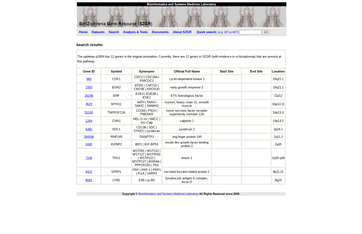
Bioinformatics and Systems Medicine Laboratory (168, 193)
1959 (88, 87)
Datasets (98, 32)
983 (88, 79)
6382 (88, 129)
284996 (89, 136)
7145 (88, 158)
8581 (88, 180)
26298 (89, 95)
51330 (89, 112)
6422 (88, 171)
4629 (88, 104)
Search (114, 32)
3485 (88, 144)
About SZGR (182, 32)
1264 (88, 121)
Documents (160, 32)
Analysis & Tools (135, 32)
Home (83, 32)
